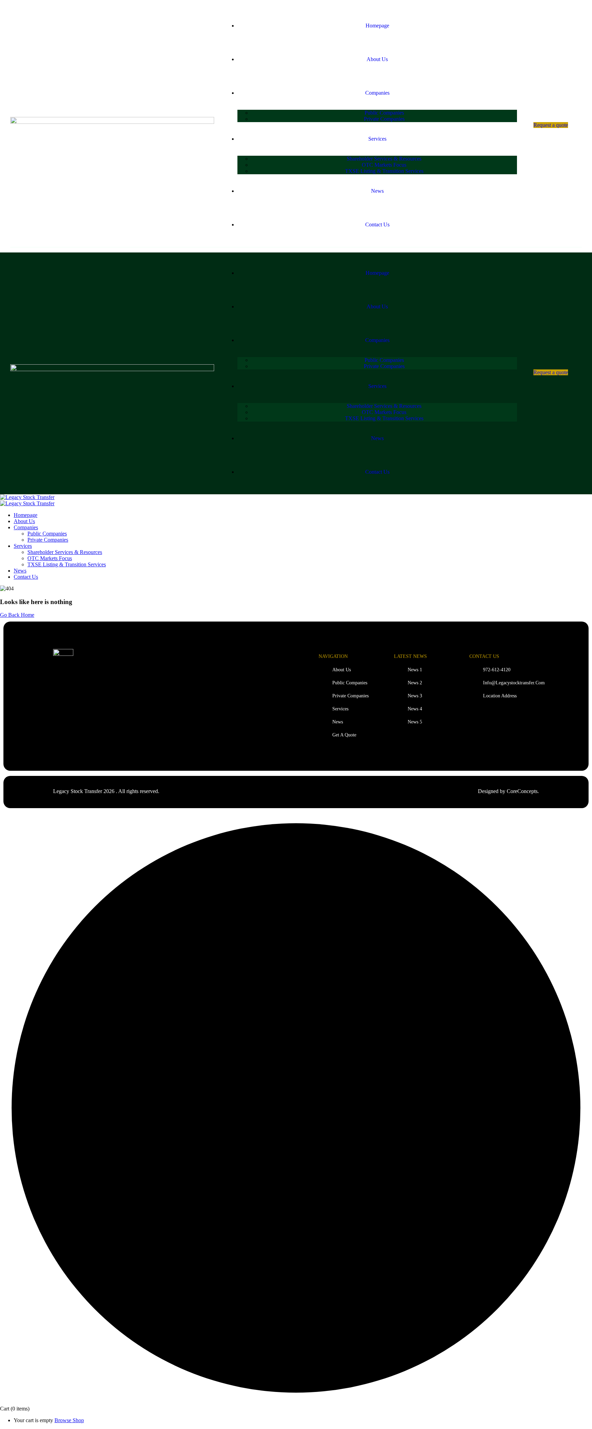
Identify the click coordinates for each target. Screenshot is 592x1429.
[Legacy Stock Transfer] (27, 497)
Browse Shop (69, 1420)
